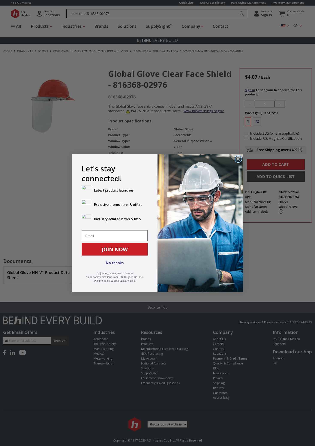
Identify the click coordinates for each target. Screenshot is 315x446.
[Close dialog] (238, 159)
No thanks (115, 262)
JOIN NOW (115, 249)
